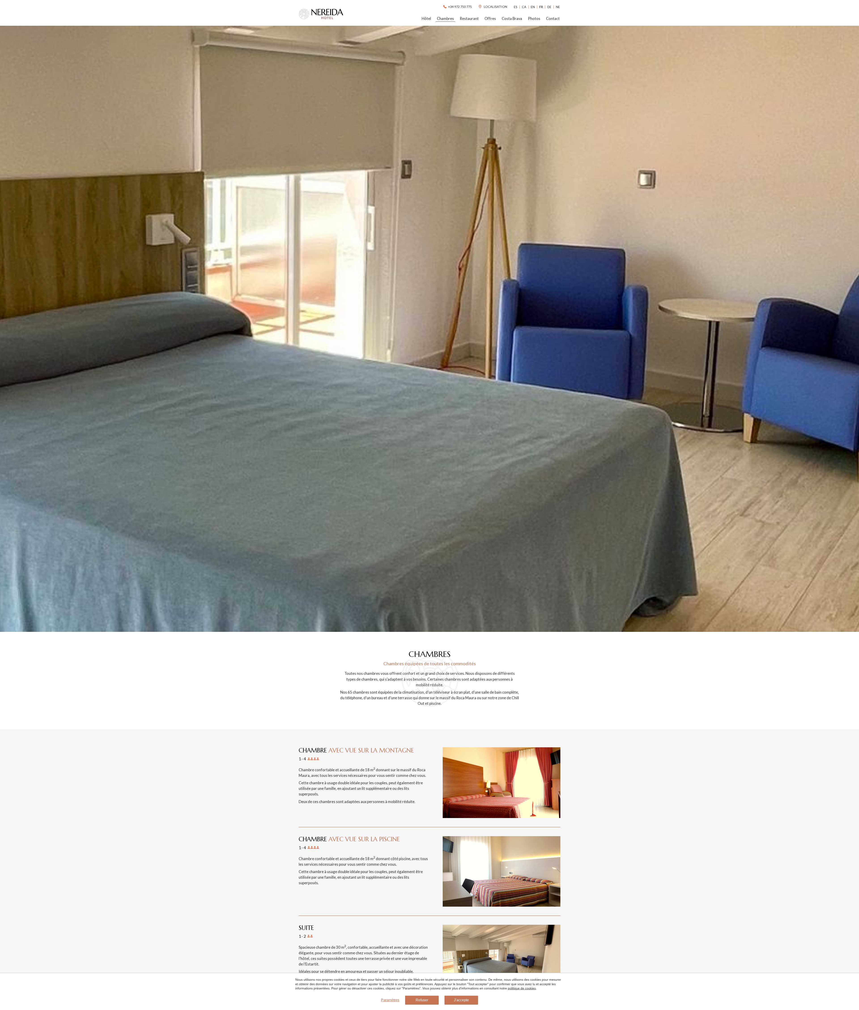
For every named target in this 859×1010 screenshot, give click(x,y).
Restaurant (469, 18)
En (533, 7)
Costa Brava (512, 18)
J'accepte (461, 1000)
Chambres (445, 18)
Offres (490, 18)
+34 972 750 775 (460, 7)
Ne (558, 7)
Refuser (422, 1000)
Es (515, 7)
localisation (495, 7)
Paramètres (390, 1000)
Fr (541, 7)
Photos (534, 18)
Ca (524, 7)
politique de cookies (522, 988)
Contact (553, 18)
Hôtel (426, 18)
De (549, 7)
